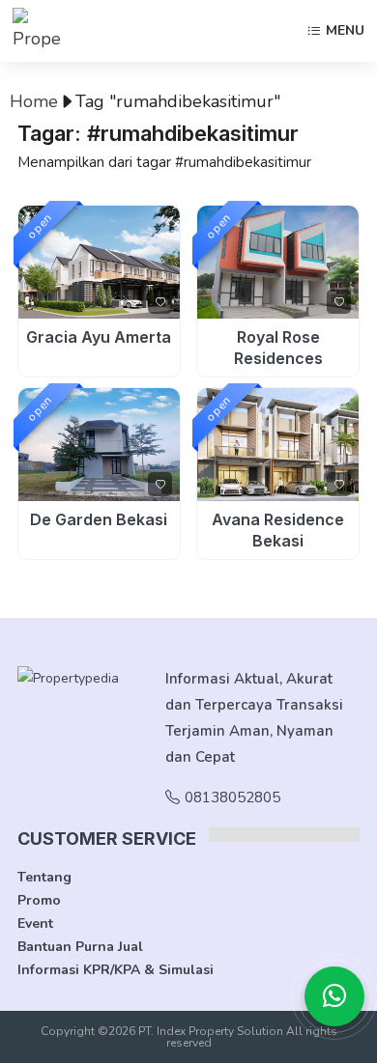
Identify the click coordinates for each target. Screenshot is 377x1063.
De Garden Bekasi (98, 519)
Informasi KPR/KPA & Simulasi (115, 970)
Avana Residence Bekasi (278, 530)
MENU (345, 31)
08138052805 (232, 797)
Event (35, 923)
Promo (39, 900)
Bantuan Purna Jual (80, 946)
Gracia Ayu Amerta (98, 337)
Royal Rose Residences (278, 347)
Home (34, 101)
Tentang (44, 877)
